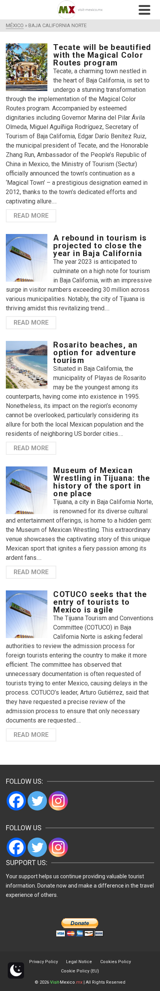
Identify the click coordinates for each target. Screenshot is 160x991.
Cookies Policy (115, 961)
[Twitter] (37, 800)
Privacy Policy (43, 961)
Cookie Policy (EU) (80, 971)
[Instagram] (58, 800)
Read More (31, 215)
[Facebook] (16, 800)
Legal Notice (79, 961)
